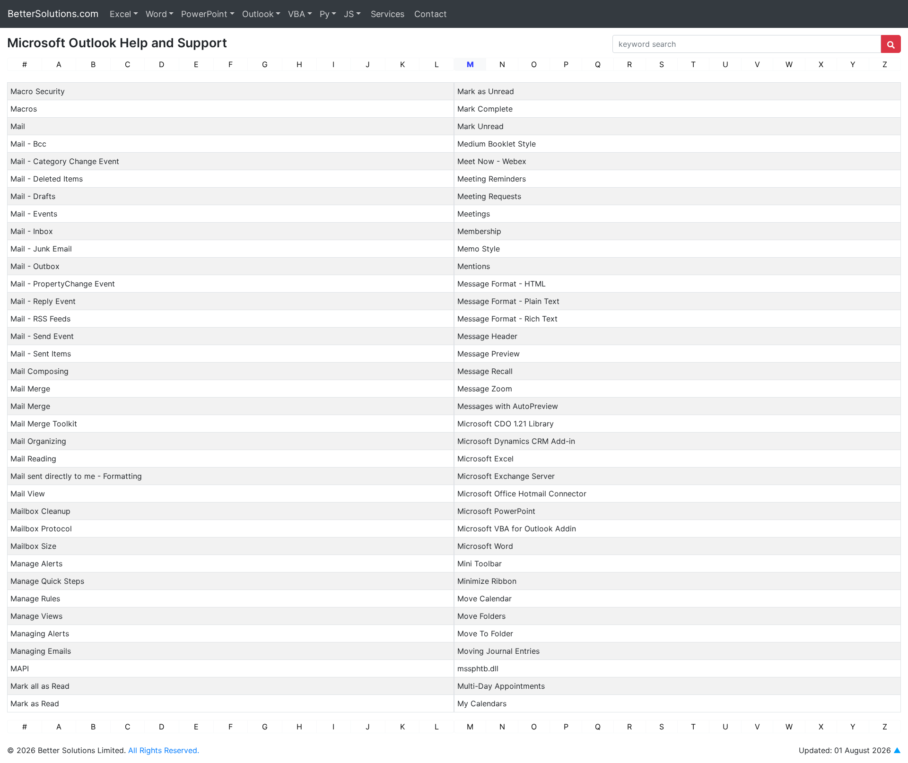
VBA (296, 14)
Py (325, 14)
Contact (429, 14)
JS (349, 14)
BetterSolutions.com (53, 13)
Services (386, 14)
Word (156, 14)
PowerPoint (204, 14)
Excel (120, 14)
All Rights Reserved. (163, 750)
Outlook (258, 14)
